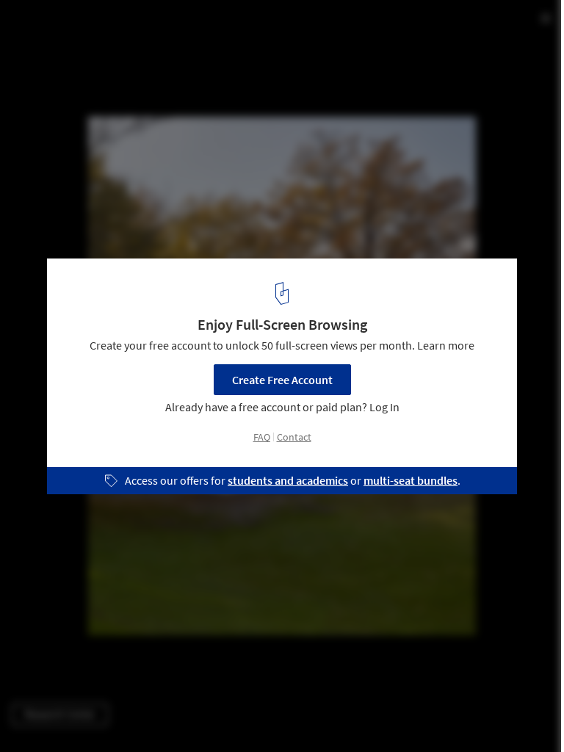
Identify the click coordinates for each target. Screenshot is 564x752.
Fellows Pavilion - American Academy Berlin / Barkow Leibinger (212, 39)
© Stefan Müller (48, 75)
